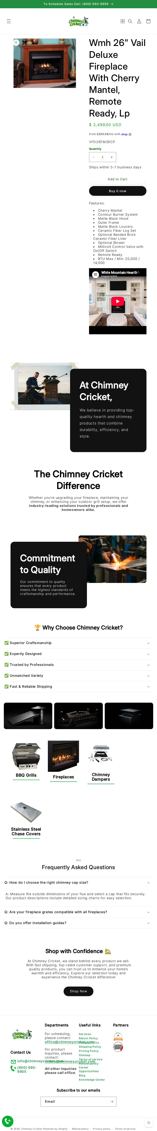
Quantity (95, 148)
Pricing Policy (89, 1050)
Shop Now (78, 991)
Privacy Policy (89, 1042)
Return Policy (88, 1038)
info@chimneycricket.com (40, 1061)
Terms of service (91, 1059)
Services (85, 1034)
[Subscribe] (111, 1102)
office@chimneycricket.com (69, 1042)
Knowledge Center (92, 1079)
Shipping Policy (90, 1046)
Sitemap (85, 1055)
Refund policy (89, 1063)
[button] (8, 21)
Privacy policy (102, 1128)
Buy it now (118, 191)
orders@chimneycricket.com (70, 1061)
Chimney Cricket (31, 1128)
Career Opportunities (89, 1069)
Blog (82, 1075)
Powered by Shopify (55, 1128)
